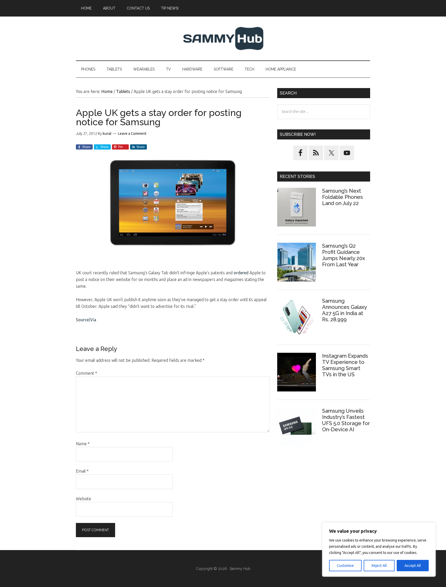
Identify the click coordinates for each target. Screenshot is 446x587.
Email (82, 471)
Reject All (379, 565)
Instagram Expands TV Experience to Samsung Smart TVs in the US (345, 365)
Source (82, 319)
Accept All (412, 565)
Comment (86, 373)
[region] (379, 549)
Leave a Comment (132, 133)
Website (83, 498)
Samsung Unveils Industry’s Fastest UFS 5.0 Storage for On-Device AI (346, 420)
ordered (241, 272)
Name (83, 443)
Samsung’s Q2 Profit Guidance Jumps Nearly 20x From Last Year (343, 255)
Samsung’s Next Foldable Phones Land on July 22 (342, 197)
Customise (345, 565)
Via (93, 319)
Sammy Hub (223, 38)
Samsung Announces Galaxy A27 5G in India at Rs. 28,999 (344, 310)
